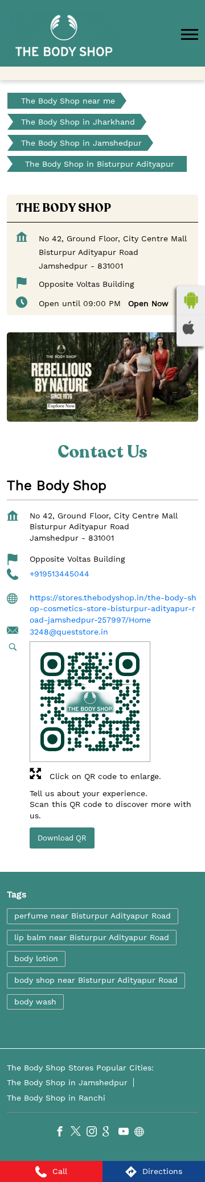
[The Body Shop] (64, 35)
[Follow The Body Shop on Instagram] (94, 1132)
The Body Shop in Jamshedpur (67, 1081)
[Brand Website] (142, 1132)
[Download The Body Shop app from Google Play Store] (190, 300)
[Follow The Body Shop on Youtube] (126, 1132)
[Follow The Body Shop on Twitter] (79, 1132)
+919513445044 (59, 574)
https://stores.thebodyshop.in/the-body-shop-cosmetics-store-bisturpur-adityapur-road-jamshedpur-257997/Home (113, 608)
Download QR (62, 838)
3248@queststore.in (69, 631)
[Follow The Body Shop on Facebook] (63, 1132)
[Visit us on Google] (110, 1132)
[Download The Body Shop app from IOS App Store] (190, 328)
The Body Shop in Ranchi (56, 1097)
